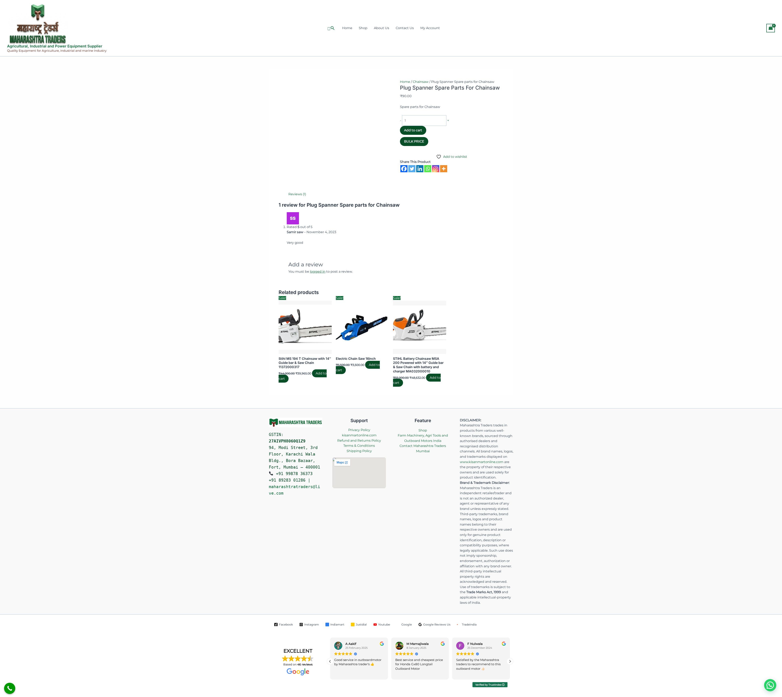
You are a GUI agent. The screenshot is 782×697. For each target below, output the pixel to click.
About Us (381, 28)
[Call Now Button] (9, 688)
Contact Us (405, 28)
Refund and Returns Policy (359, 440)
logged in (317, 271)
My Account (430, 28)
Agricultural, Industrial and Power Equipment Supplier (54, 46)
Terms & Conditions (359, 446)
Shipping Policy (359, 451)
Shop (363, 28)
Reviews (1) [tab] (297, 194)
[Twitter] (411, 168)
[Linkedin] (419, 168)
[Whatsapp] (427, 168)
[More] (443, 168)
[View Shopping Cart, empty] (770, 28)
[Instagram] (435, 168)
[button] (331, 28)
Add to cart (413, 130)
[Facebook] (403, 168)
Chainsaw (420, 82)
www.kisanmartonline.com (481, 462)
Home (347, 28)
